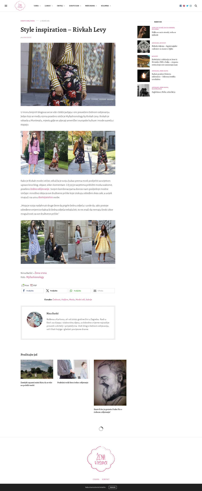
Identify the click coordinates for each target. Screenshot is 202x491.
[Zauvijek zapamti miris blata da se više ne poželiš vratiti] (37, 369)
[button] (32, 290)
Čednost (56, 299)
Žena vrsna (41, 273)
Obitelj (60, 6)
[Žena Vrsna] (20, 6)
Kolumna (105, 6)
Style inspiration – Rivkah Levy (63, 29)
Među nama (90, 6)
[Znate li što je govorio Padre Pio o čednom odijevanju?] (110, 382)
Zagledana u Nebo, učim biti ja (163, 92)
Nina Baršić (27, 37)
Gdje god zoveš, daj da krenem (163, 27)
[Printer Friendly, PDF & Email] (29, 285)
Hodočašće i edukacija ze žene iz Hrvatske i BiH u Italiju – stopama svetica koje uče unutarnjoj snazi (165, 62)
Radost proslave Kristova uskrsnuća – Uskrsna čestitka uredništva (163, 77)
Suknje (89, 299)
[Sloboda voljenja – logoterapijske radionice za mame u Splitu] (144, 46)
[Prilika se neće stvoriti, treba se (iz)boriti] (144, 32)
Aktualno (155, 43)
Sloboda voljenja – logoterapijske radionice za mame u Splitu (164, 47)
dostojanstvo (45, 197)
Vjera (36, 6)
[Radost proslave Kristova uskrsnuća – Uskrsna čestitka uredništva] (144, 76)
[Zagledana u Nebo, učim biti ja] (144, 90)
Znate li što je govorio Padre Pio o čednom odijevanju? (108, 410)
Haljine (64, 299)
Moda (32, 21)
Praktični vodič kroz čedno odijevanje (72, 382)
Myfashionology (35, 277)
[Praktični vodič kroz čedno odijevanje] (73, 369)
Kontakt (105, 479)
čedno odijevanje (39, 189)
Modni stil (80, 299)
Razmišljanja (157, 89)
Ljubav (48, 6)
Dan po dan (74, 6)
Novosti (163, 43)
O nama (96, 479)
